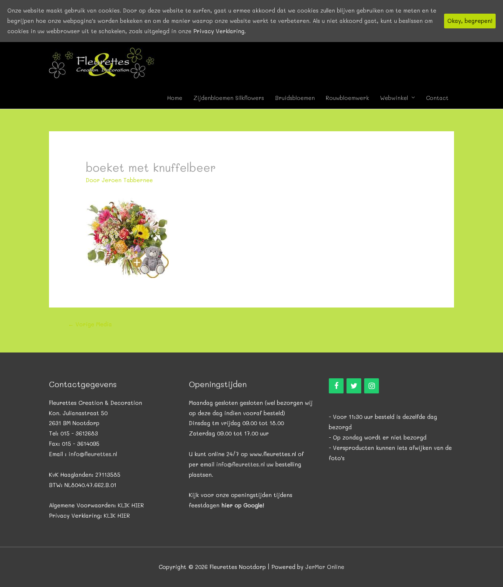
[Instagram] (371, 385)
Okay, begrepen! (469, 20)
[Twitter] (354, 385)
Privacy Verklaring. (219, 31)
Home (174, 97)
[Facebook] (336, 385)
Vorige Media (90, 324)
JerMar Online (324, 566)
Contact (437, 97)
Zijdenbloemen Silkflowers (228, 97)
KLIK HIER (131, 505)
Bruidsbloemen (295, 97)
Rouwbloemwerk (347, 97)
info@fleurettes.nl (92, 454)
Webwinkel (394, 97)
